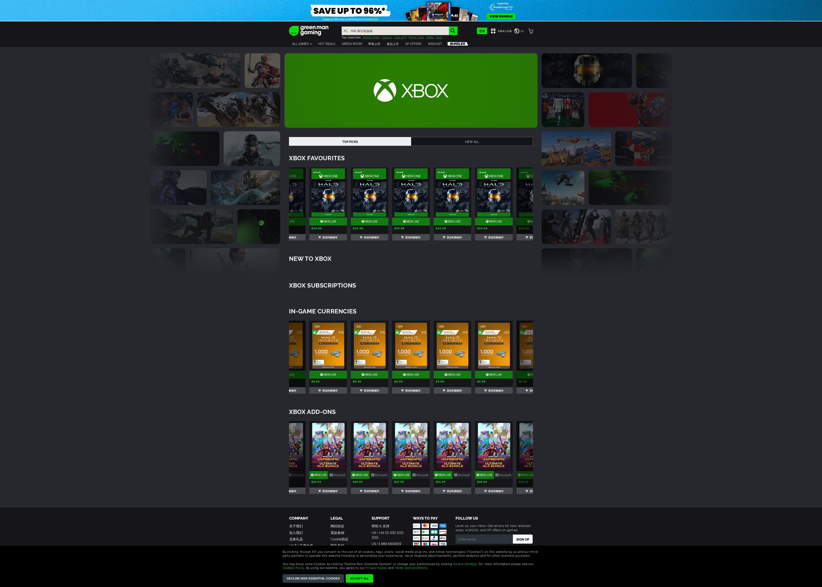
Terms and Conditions (411, 567)
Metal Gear (416, 37)
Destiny (387, 37)
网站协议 (337, 525)
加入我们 (296, 532)
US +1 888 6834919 (386, 543)
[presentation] (299, 204)
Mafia (430, 37)
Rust (439, 37)
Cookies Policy (293, 567)
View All (472, 141)
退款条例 (337, 532)
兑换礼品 (296, 539)
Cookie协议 (339, 539)
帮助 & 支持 (380, 525)
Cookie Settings (465, 564)
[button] (302, 43)
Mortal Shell (371, 37)
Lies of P (401, 37)
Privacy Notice (376, 567)
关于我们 (296, 525)
